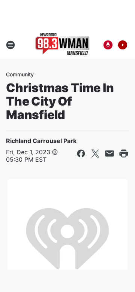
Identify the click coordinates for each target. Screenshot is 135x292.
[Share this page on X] (95, 153)
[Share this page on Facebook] (81, 153)
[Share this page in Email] (109, 153)
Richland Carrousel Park (41, 141)
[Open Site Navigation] (10, 44)
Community (20, 74)
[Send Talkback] (108, 44)
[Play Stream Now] (122, 44)
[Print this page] (123, 153)
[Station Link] (62, 45)
